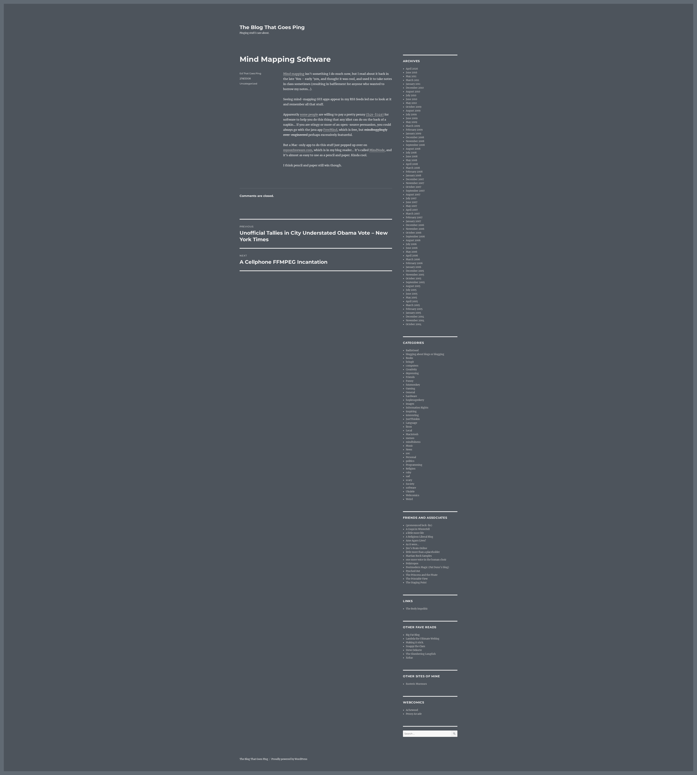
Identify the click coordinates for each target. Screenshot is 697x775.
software (411, 487)
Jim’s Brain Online (416, 548)
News (409, 449)
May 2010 (411, 103)
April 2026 (412, 68)
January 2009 (413, 133)
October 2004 (413, 324)
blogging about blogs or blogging (425, 354)
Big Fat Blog (413, 634)
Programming (414, 464)
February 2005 (414, 309)
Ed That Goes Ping (250, 73)
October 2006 (413, 232)
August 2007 (413, 194)
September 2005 (415, 282)
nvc (408, 453)
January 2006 (413, 267)
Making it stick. (415, 642)
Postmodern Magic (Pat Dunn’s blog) (427, 567)
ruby (408, 472)
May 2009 (411, 122)
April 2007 (412, 209)
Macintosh (412, 434)
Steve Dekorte (414, 650)
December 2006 (415, 225)
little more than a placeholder (423, 552)
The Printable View (417, 578)
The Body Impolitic (417, 608)
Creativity (411, 369)
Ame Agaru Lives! (416, 540)
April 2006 (412, 255)
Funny (409, 381)
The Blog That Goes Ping (272, 27)
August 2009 (413, 110)
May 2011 (411, 76)
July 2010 (411, 95)
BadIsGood (412, 350)
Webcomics (412, 495)
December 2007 (415, 179)
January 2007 (413, 221)
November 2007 (415, 183)
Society (410, 483)
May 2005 (411, 297)
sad (408, 476)
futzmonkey (413, 384)
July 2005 (411, 290)
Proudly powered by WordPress (289, 759)
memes (410, 438)
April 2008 (412, 164)
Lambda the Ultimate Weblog (422, 638)
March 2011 (412, 80)
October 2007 (413, 187)
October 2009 (413, 106)
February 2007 (414, 217)
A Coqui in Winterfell (418, 529)
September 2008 (415, 145)
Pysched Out (413, 571)
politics (410, 461)
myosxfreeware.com (297, 150)
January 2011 (413, 84)
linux (409, 426)
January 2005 (413, 312)
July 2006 (411, 244)
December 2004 (415, 316)
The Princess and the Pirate (421, 574)
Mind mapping (293, 74)
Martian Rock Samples (419, 555)
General (410, 392)
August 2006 (413, 240)
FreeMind (330, 129)
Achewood (412, 710)
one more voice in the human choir (426, 559)
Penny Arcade (414, 713)
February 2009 (414, 129)
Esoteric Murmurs (416, 683)
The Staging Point (416, 582)
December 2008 (415, 137)
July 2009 (411, 114)
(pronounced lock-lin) (419, 525)
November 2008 (415, 141)
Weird (409, 499)
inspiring (411, 411)
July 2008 (411, 152)
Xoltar (409, 657)
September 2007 (415, 190)
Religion (410, 468)
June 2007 (411, 202)
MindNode (377, 150)
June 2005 (411, 293)
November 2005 (415, 274)
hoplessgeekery (415, 400)
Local (409, 430)
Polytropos (412, 563)
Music (409, 445)
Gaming (410, 388)
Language (411, 422)
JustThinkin (413, 419)
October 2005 (413, 278)
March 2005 (413, 305)
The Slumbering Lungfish (421, 653)
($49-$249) (375, 114)
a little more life (415, 533)
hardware (411, 396)
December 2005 (415, 270)
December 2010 (415, 87)
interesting (412, 415)
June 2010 (411, 99)
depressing (412, 373)
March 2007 (413, 213)
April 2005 (412, 301)
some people (309, 114)
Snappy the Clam (415, 646)
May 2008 (411, 160)
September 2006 (415, 236)
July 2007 (411, 198)
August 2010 (413, 91)
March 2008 (413, 167)
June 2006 (412, 248)
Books (409, 358)
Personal (411, 457)
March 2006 (413, 259)
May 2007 (411, 206)
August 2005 (413, 286)
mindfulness (413, 442)
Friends (410, 377)
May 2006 (411, 251)
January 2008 (413, 175)
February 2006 (414, 263)
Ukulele (410, 491)
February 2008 (414, 171)
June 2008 (411, 156)
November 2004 (415, 320)
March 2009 (413, 126)
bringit (410, 361)
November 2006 (415, 228)
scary (409, 480)
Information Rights (417, 407)
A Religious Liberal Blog (419, 536)
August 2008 (413, 148)
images (410, 403)
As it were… (412, 544)
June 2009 (412, 118)
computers (412, 365)
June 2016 (411, 72)
